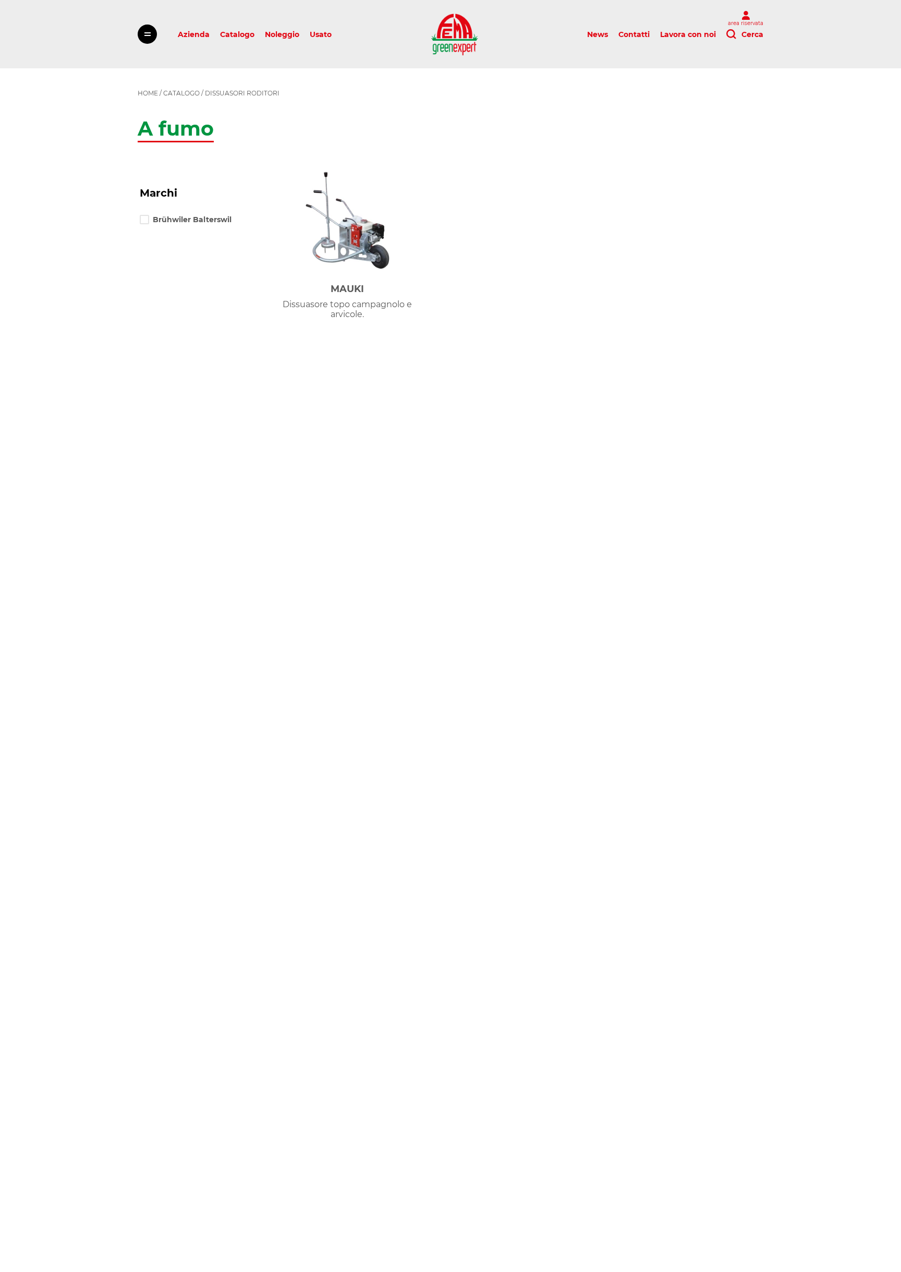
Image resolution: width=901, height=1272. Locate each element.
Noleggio (282, 34)
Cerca (752, 34)
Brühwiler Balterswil (192, 219)
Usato (321, 34)
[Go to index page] (454, 34)
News (597, 34)
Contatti (634, 34)
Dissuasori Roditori (242, 93)
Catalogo (237, 34)
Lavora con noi (688, 34)
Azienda (194, 34)
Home (148, 93)
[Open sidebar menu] (147, 34)
